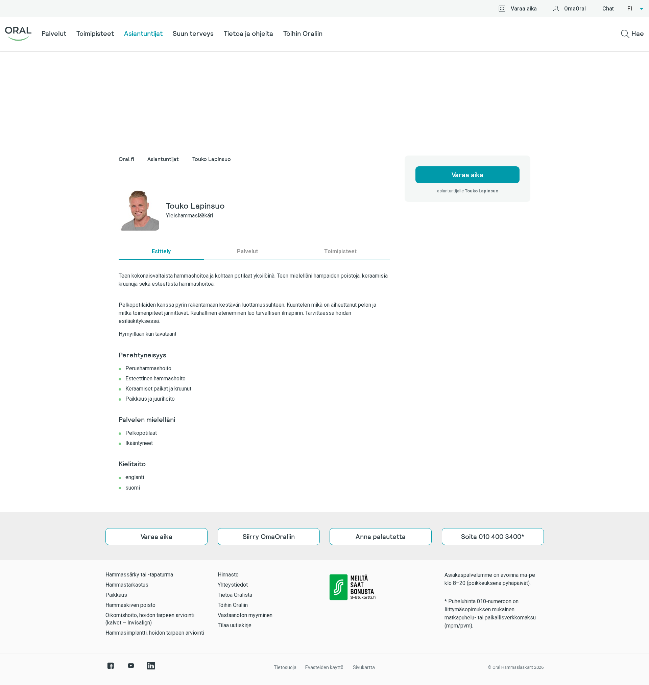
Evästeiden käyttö (324, 667)
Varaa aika (524, 8)
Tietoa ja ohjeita (248, 33)
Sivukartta (364, 667)
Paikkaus (116, 595)
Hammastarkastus (126, 585)
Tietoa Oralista (235, 595)
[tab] (161, 251)
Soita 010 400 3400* (492, 536)
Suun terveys (193, 33)
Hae (637, 33)
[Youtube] (131, 669)
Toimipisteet (95, 33)
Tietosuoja (285, 667)
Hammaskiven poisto (130, 605)
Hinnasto (228, 574)
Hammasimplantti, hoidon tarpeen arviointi (154, 633)
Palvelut (54, 33)
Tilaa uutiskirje (234, 625)
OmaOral (575, 8)
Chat (608, 8)
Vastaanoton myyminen (245, 615)
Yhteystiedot (233, 585)
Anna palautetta (381, 536)
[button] (635, 8)
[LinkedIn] (151, 669)
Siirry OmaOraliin (268, 536)
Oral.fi (126, 159)
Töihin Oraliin (302, 33)
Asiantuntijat (143, 33)
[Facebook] (110, 669)
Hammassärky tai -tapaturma (139, 574)
